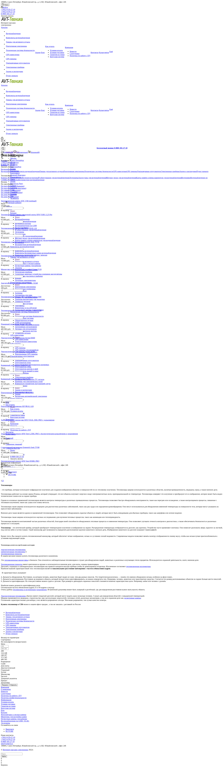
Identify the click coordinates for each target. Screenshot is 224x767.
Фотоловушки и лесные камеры (13, 715)
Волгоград (14, 163)
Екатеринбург (15, 167)
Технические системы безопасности (29, 316)
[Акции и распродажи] (20, 69)
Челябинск (14, 198)
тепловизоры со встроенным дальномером (30, 590)
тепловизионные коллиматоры (138, 566)
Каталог (13, 213)
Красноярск (15, 173)
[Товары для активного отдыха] (20, 40)
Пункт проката (202, 171)
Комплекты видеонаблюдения (27, 251)
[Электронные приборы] (20, 65)
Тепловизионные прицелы (11, 564)
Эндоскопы (73, 178)
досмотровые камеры (132, 598)
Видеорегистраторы (30, 178)
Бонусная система (8, 708)
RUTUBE (12, 475)
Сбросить (13, 685)
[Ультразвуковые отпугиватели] (20, 61)
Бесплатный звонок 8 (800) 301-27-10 (112, 148)
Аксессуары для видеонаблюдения (92, 178)
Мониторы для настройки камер (14, 717)
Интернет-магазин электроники (15, 750)
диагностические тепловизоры (13, 550)
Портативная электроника (25, 287)
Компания (14, 424)
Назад (12, 211)
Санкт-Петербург (17, 160)
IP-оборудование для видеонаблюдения (53, 178)
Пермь (12, 181)
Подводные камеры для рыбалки (14, 719)
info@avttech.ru (7, 744)
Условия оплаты (7, 702)
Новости (4, 691)
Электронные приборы (24, 377)
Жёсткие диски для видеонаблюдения (121, 178)
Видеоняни (185, 178)
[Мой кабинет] (2, 139)
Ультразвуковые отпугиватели (27, 360)
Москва (13, 158)
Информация (6, 700)
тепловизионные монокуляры (16, 560)
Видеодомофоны (11, 180)
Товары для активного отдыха (27, 261)
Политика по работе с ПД (11, 696)
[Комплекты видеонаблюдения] (20, 36)
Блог (3, 710)
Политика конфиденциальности (13, 698)
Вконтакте (10, 729)
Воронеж (14, 165)
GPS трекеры (20, 348)
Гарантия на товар (8, 706)
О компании (6, 689)
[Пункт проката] (20, 74)
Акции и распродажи (23, 390)
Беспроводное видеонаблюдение (31, 180)
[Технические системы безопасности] (20, 48)
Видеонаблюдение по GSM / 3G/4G (15, 721)
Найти (4, 756)
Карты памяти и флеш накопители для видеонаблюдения (158, 178)
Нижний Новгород (17, 175)
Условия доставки (8, 704)
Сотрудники (6, 694)
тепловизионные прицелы (11, 554)
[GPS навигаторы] (20, 53)
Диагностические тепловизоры (13, 596)
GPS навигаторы (21, 339)
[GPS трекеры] (20, 57)
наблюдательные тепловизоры (13, 552)
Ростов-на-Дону (16, 184)
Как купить (14, 409)
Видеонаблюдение (22, 219)
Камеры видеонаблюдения (11, 178)
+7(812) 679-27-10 (8, 10)
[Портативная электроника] (20, 44)
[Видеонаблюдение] (20, 31)
